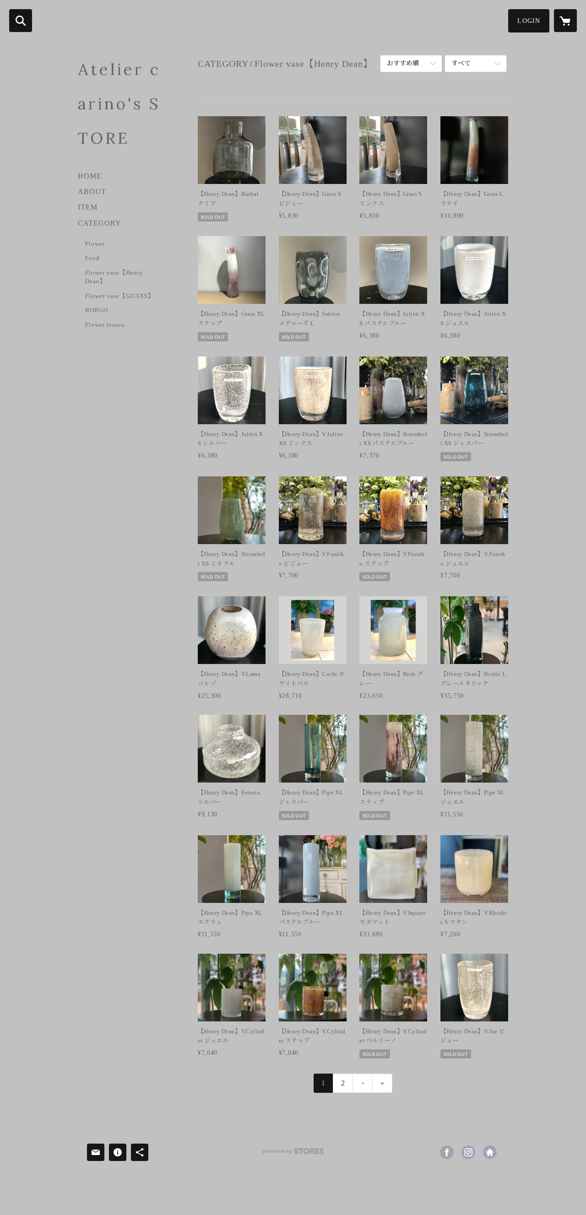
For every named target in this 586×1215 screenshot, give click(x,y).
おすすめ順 (403, 63)
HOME (90, 176)
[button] (528, 20)
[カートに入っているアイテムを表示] (565, 20)
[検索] (20, 20)
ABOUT (92, 191)
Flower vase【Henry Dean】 (114, 277)
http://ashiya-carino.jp (490, 1152)
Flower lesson (105, 324)
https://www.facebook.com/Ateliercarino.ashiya (447, 1152)
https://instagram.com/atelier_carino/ (468, 1152)
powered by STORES (293, 1154)
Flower (95, 243)
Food (92, 257)
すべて (461, 63)
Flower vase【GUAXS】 (119, 295)
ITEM (88, 207)
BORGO (96, 310)
